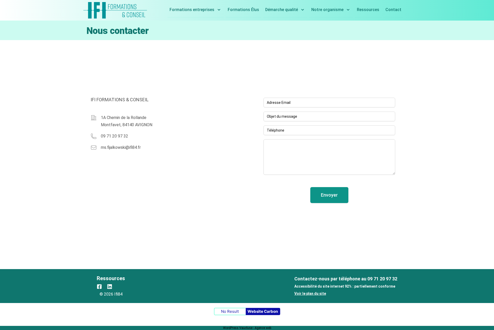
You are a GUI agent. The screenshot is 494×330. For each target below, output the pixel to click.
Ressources (368, 9)
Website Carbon (263, 311)
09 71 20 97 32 (114, 136)
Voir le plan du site (310, 293)
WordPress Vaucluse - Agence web (247, 328)
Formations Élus (243, 9)
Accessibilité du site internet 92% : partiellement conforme (344, 286)
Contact (393, 9)
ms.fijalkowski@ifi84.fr (121, 147)
